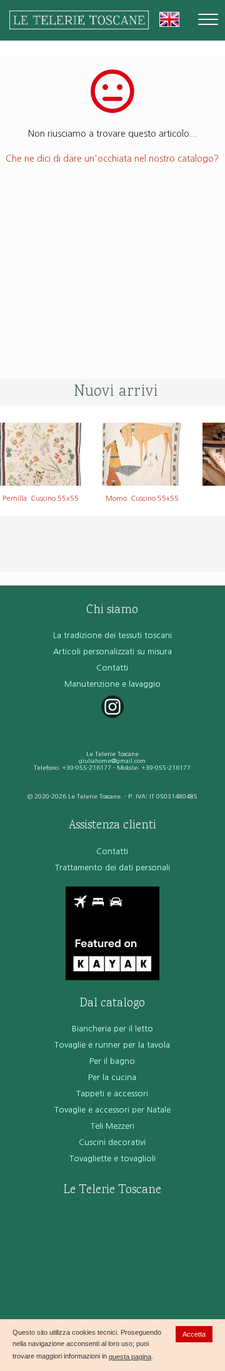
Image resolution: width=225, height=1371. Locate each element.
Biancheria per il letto (112, 1029)
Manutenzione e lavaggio (112, 684)
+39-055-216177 (86, 767)
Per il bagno (112, 1061)
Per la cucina (112, 1077)
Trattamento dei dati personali (112, 867)
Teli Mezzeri (112, 1126)
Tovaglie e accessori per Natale (112, 1110)
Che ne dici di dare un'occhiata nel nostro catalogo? (112, 158)
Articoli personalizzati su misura (112, 651)
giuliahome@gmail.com (112, 761)
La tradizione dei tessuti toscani (112, 635)
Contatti (112, 668)
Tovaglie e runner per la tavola (112, 1045)
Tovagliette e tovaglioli (112, 1158)
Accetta (194, 1334)
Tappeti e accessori (112, 1093)
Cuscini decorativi (112, 1142)
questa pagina (130, 1356)
